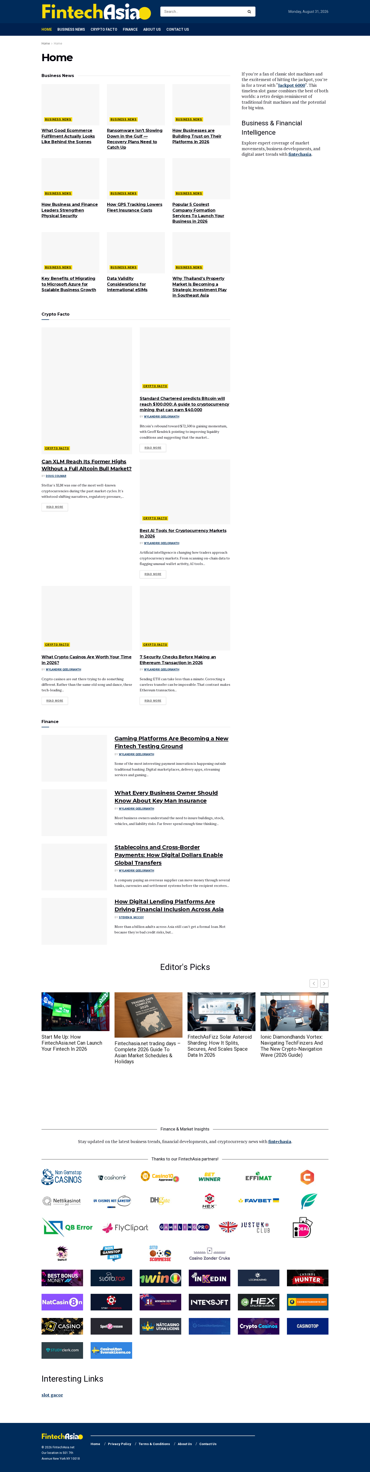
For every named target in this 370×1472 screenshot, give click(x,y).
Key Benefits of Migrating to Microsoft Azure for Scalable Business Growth (69, 284)
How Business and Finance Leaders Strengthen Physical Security (70, 210)
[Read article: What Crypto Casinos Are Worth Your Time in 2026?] (87, 618)
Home (47, 29)
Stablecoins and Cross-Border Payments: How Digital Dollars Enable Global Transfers (169, 855)
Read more (57, 507)
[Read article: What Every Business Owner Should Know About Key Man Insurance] (74, 812)
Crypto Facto (104, 29)
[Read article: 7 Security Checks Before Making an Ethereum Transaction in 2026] (185, 618)
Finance (130, 29)
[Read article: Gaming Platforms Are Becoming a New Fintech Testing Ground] (74, 758)
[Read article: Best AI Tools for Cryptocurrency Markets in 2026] (185, 492)
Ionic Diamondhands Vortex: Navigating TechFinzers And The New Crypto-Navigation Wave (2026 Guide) (292, 1046)
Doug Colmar (56, 476)
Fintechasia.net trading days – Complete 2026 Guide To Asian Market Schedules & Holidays (148, 1052)
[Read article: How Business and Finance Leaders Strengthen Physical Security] (70, 178)
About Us (152, 29)
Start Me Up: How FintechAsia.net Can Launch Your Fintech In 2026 (72, 1043)
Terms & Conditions (154, 1444)
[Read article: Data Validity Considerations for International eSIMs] (136, 252)
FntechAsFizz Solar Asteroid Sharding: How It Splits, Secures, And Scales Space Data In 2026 (220, 1046)
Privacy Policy (119, 1444)
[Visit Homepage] (97, 11)
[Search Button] (250, 12)
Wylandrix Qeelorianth (161, 416)
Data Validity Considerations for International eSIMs (127, 284)
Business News (71, 29)
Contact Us (177, 29)
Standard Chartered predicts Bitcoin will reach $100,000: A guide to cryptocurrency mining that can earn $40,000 (184, 404)
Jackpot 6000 (291, 85)
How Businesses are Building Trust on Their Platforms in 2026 (196, 136)
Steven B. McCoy (131, 917)
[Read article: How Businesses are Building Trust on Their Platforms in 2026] (201, 104)
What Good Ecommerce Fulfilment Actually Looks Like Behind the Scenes (68, 136)
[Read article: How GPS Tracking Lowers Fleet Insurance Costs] (136, 178)
